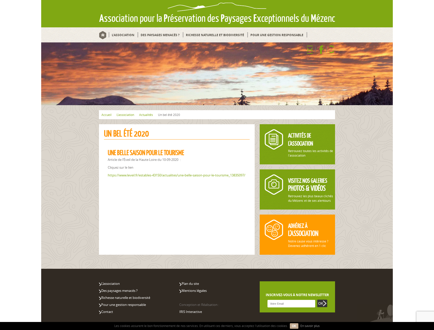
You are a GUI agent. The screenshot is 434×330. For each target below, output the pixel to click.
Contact (310, 49)
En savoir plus (310, 326)
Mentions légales (194, 290)
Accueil (102, 35)
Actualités (146, 115)
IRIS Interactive (190, 311)
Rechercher (332, 49)
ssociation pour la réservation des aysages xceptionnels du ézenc (217, 18)
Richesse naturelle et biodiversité (215, 35)
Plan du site (190, 283)
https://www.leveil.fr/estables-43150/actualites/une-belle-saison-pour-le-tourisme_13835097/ (176, 175)
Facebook (321, 49)
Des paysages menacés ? (160, 35)
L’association (123, 35)
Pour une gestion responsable (276, 35)
